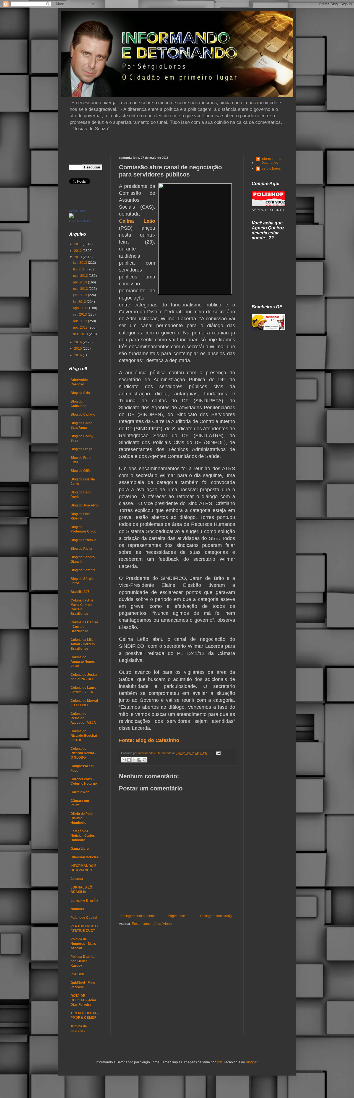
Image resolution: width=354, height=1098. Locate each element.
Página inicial (178, 916)
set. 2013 (80, 314)
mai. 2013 (81, 289)
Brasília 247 (80, 592)
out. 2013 (80, 321)
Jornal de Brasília (84, 900)
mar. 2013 (81, 276)
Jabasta (77, 879)
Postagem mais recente (138, 916)
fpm (219, 1062)
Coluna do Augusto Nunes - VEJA (84, 661)
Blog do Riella (81, 549)
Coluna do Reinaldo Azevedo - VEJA (83, 718)
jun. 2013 (80, 295)
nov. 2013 (80, 327)
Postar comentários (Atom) (152, 924)
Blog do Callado (83, 414)
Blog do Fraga (81, 449)
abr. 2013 (80, 282)
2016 (78, 355)
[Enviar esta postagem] (217, 753)
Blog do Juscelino (84, 505)
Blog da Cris (80, 393)
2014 (78, 342)
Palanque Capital (84, 918)
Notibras (77, 909)
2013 (78, 257)
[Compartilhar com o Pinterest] (144, 759)
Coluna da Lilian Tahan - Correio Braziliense (83, 644)
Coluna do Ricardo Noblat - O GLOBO (83, 753)
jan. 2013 (80, 263)
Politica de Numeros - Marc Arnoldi (83, 943)
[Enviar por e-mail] (123, 759)
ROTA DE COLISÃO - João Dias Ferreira (83, 1000)
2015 (78, 348)
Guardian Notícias (85, 857)
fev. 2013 (80, 269)
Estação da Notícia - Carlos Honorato (83, 835)
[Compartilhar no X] (134, 759)
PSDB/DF (78, 974)
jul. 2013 (80, 302)
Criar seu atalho (79, 221)
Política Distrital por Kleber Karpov (83, 961)
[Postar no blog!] (129, 759)
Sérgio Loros (77, 211)
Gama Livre (80, 849)
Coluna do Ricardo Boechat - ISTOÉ (84, 735)
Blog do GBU (81, 471)
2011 (78, 244)
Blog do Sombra (83, 570)
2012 (78, 251)
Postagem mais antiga (217, 916)
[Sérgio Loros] (71, 217)
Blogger (251, 1062)
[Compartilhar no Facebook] (139, 759)
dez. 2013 (81, 334)
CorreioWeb (80, 792)
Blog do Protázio (83, 540)
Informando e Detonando (271, 161)
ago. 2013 (81, 308)
